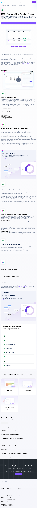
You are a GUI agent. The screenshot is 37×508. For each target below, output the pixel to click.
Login (29, 2)
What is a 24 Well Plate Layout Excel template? (9, 269)
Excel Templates (6, 5)
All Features (27, 490)
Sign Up (34, 2)
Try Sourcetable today (23, 286)
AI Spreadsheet (20, 493)
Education (2, 497)
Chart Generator (9, 495)
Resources (9, 488)
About (2, 490)
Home (2, 5)
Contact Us (4, 422)
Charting (19, 495)
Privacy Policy (9, 504)
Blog (1, 499)
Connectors (9, 490)
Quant (11, 499)
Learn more (18, 25)
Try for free (18, 23)
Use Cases (15, 2)
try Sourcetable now (27, 63)
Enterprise (20, 2)
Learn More (18, 473)
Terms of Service (3, 504)
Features (9, 2)
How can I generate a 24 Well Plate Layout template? (10, 276)
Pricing (24, 2)
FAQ (7, 501)
